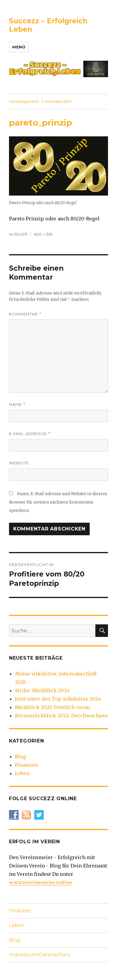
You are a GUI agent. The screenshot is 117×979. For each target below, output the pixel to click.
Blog (20, 757)
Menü (18, 47)
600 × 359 (43, 234)
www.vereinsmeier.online (40, 882)
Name (17, 404)
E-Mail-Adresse (30, 433)
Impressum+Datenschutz (39, 954)
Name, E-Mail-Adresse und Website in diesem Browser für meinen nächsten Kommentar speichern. (58, 502)
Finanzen (26, 765)
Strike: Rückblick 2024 (42, 690)
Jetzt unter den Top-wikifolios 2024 (58, 699)
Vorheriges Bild (24, 101)
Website (19, 462)
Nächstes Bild (58, 101)
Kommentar (25, 314)
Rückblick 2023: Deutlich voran (52, 707)
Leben (22, 773)
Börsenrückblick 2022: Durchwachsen (61, 716)
